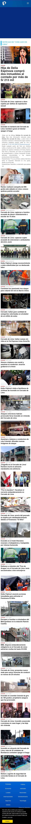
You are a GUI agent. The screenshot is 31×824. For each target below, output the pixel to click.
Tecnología (23, 800)
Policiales (8, 784)
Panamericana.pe (24, 144)
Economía (8, 788)
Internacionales (8, 796)
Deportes (8, 800)
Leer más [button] (9, 817)
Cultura (8, 805)
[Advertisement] (15, 22)
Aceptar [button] (7, 821)
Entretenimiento (23, 796)
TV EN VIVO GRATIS (13, 144)
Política (23, 784)
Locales (8, 792)
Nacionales (23, 792)
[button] (28, 3)
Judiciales (23, 788)
